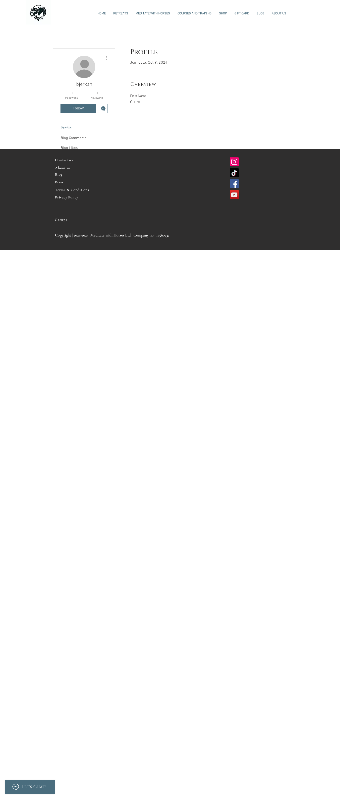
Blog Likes (69, 148)
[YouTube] (234, 194)
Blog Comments (73, 138)
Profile (66, 128)
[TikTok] (234, 172)
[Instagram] (234, 161)
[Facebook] (234, 183)
